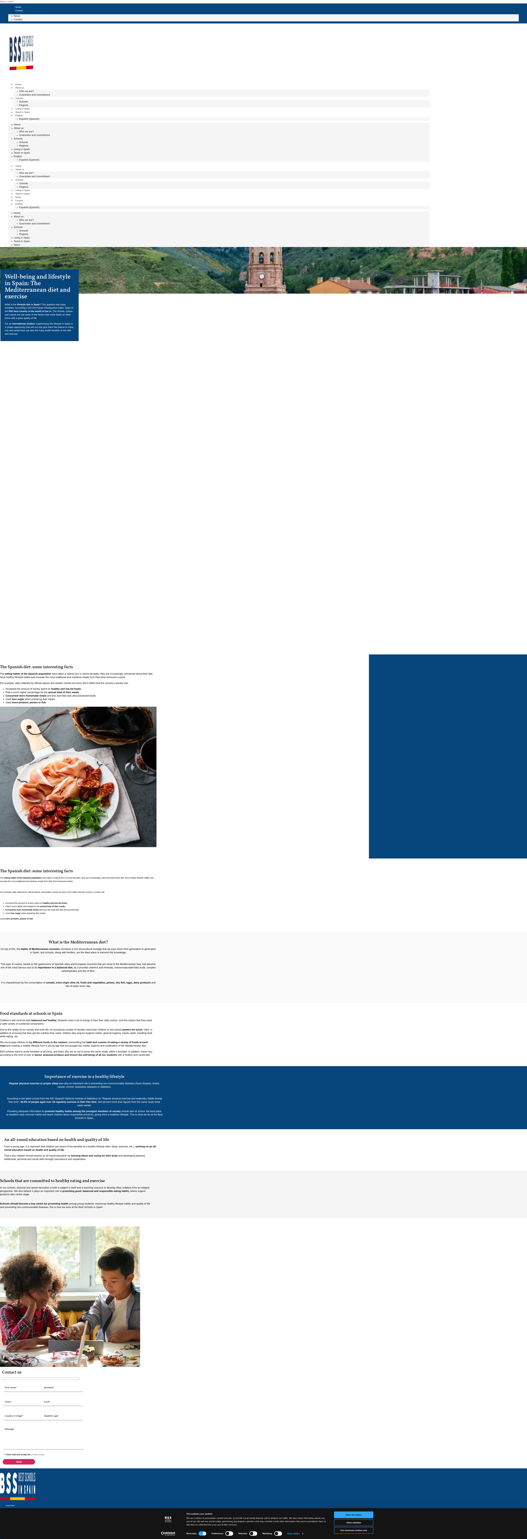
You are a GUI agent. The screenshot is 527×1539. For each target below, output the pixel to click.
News (18, 7)
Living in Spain (22, 109)
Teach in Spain (22, 112)
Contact (19, 10)
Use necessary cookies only (353, 1530)
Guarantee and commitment (34, 94)
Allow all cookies (354, 1515)
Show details (293, 1533)
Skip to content (6, 1)
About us (19, 88)
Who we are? (26, 91)
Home (18, 84)
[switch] (229, 1533)
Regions (23, 105)
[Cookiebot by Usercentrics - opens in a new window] (168, 1534)
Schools (19, 98)
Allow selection (353, 1522)
